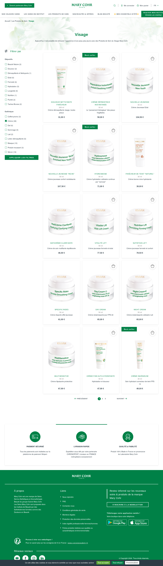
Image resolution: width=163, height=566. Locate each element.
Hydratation (13, 86)
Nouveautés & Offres (83, 14)
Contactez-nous (68, 506)
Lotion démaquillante (17, 138)
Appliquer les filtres (21, 158)
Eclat (11, 77)
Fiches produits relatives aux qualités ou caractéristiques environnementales (77, 529)
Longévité (13, 91)
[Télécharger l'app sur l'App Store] (139, 522)
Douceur (12, 68)
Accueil (7, 21)
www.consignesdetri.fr (78, 543)
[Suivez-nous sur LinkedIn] (42, 558)
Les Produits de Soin (58, 14)
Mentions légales (68, 514)
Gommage (13, 130)
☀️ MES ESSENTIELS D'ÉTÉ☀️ (126, 14)
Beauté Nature (14, 64)
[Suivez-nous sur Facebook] (25, 558)
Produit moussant (16, 147)
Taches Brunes (15, 104)
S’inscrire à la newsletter (128, 505)
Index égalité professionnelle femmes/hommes (80, 523)
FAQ (64, 501)
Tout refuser (118, 563)
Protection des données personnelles (76, 519)
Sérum (12, 152)
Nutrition (12, 95)
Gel (10, 125)
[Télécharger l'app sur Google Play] (117, 522)
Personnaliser (132, 563)
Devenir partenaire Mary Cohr (20, 5)
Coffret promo (14, 116)
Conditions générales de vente (73, 510)
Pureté (11, 99)
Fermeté (12, 82)
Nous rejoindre (68, 497)
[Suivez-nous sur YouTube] (17, 558)
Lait (10, 134)
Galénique (9, 111)
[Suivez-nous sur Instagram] (34, 558)
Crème (12, 121)
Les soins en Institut (34, 14)
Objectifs (9, 59)
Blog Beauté (104, 14)
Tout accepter (103, 563)
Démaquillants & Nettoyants (19, 73)
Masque (12, 143)
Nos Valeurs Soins (11, 14)
